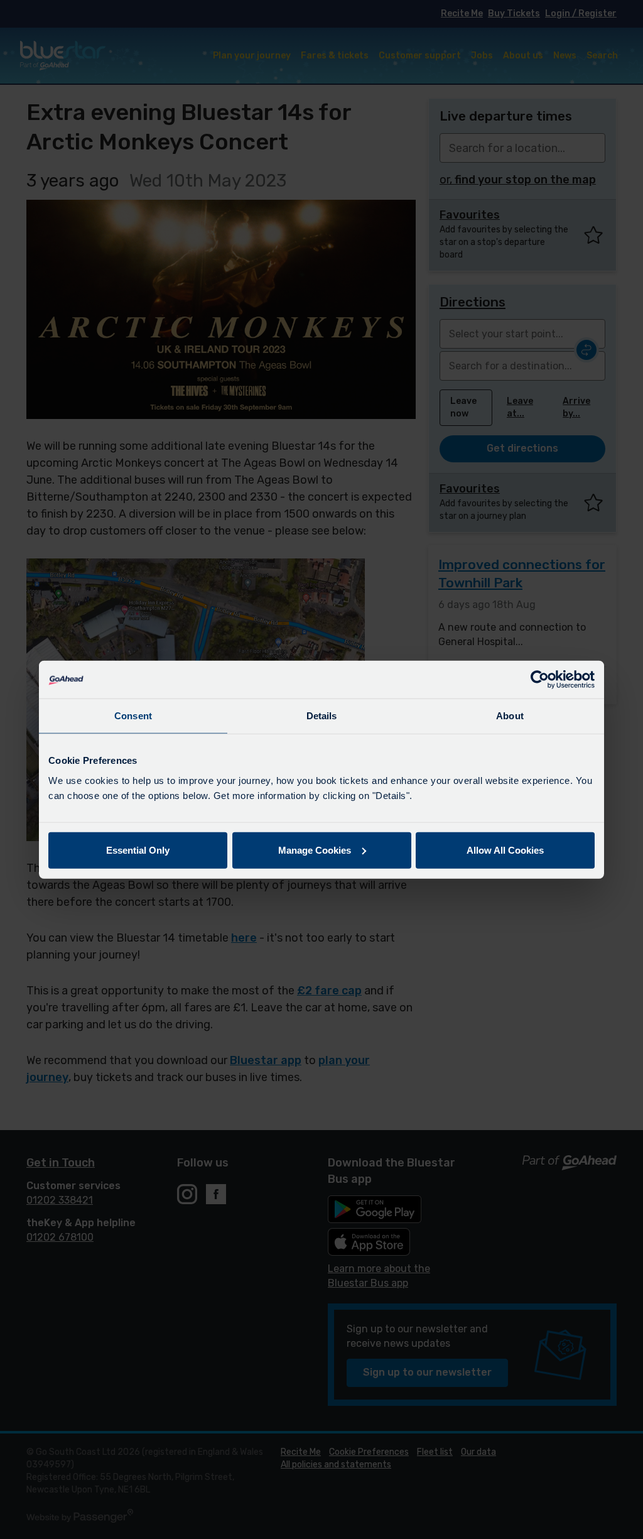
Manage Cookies (314, 849)
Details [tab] (321, 715)
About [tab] (510, 715)
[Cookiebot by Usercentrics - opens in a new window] (540, 679)
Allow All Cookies (505, 849)
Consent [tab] (133, 715)
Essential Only (138, 849)
